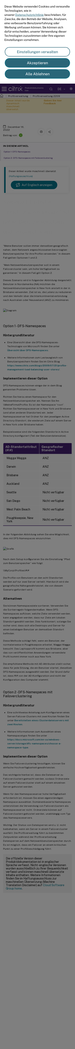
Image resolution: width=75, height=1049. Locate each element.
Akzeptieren (37, 63)
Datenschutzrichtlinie (29, 14)
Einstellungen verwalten (37, 52)
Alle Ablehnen (37, 74)
